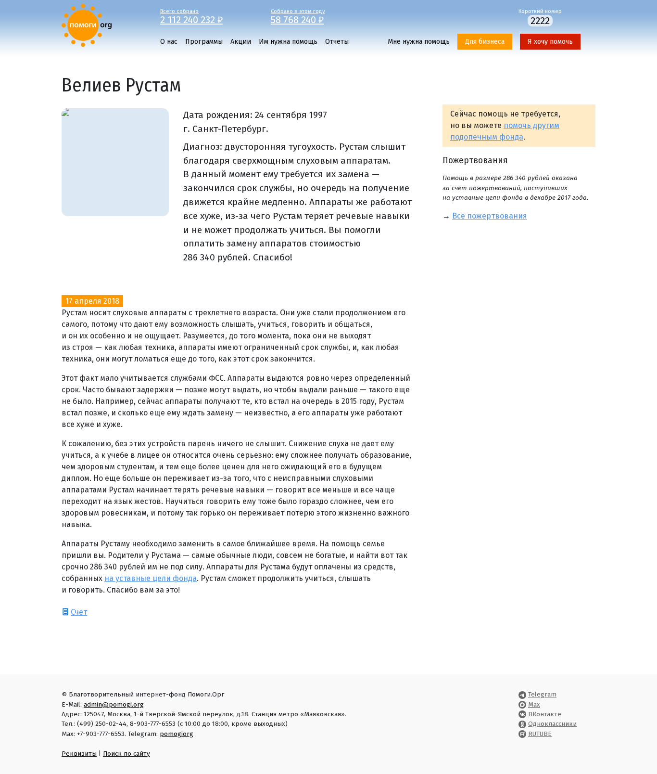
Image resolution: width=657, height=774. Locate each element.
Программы (204, 42)
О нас (168, 42)
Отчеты (337, 42)
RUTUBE (540, 734)
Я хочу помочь (550, 42)
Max (534, 704)
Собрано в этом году (298, 16)
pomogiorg (176, 734)
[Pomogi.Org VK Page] (522, 714)
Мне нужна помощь (419, 42)
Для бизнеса (485, 42)
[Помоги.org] (87, 24)
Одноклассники (552, 724)
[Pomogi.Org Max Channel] (522, 704)
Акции (240, 42)
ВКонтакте (544, 714)
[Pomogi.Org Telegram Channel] (522, 694)
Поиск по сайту (126, 753)
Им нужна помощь (288, 42)
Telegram (542, 694)
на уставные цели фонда (150, 578)
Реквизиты (79, 753)
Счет (79, 612)
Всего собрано (191, 16)
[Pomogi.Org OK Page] (522, 724)
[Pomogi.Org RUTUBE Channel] (522, 734)
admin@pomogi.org (114, 704)
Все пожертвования (489, 215)
